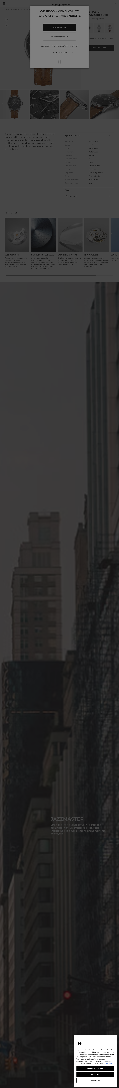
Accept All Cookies (95, 1068)
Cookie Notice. (108, 1063)
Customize (95, 1080)
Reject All (95, 1074)
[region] (95, 1061)
